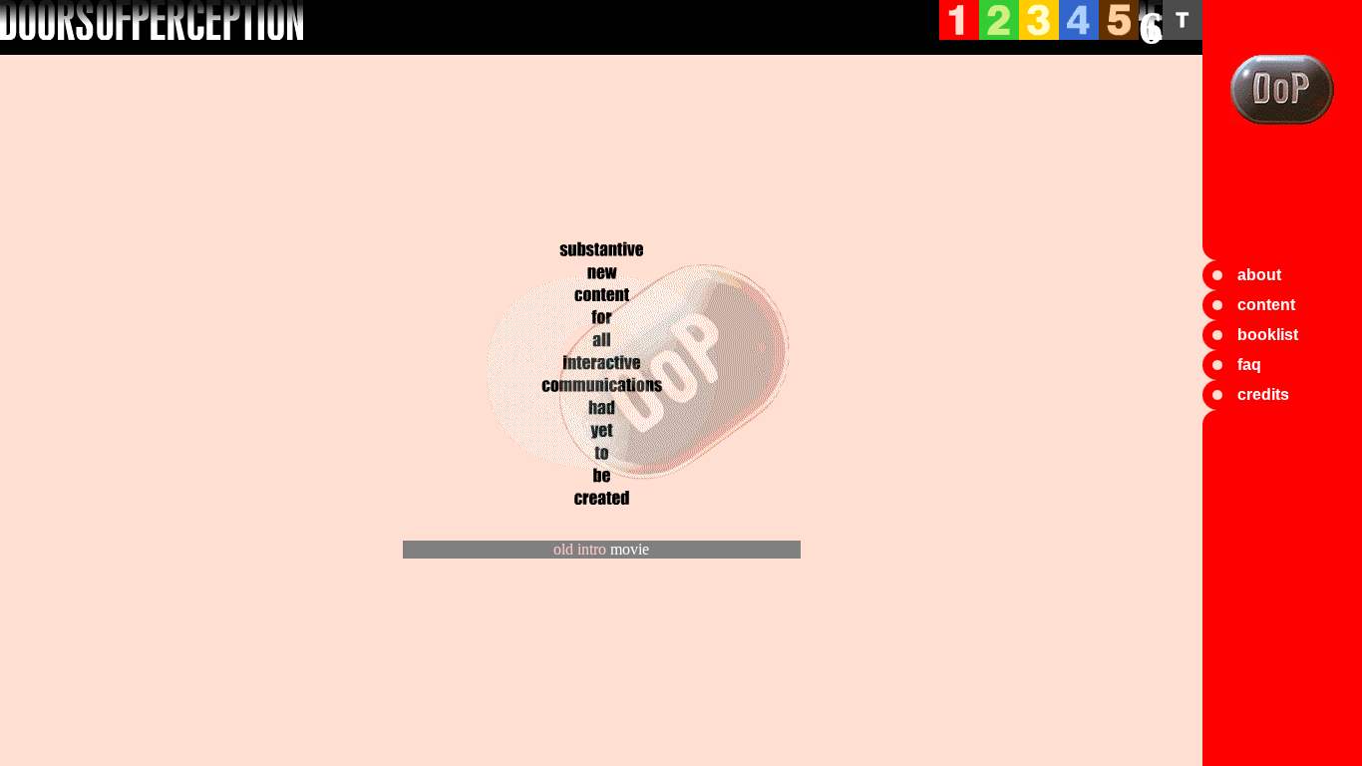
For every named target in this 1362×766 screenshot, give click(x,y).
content (1266, 304)
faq (1249, 364)
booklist (1267, 334)
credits (1263, 394)
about (1259, 274)
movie (629, 549)
